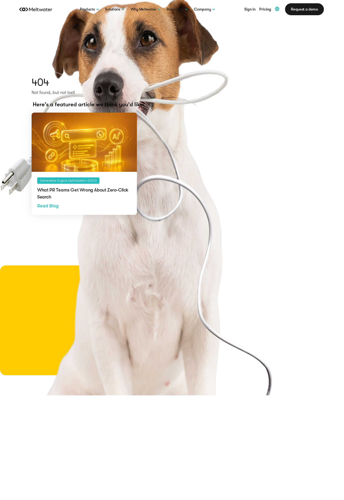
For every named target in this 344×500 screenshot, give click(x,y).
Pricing (265, 9)
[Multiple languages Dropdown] (277, 9)
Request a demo (304, 9)
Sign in (250, 9)
